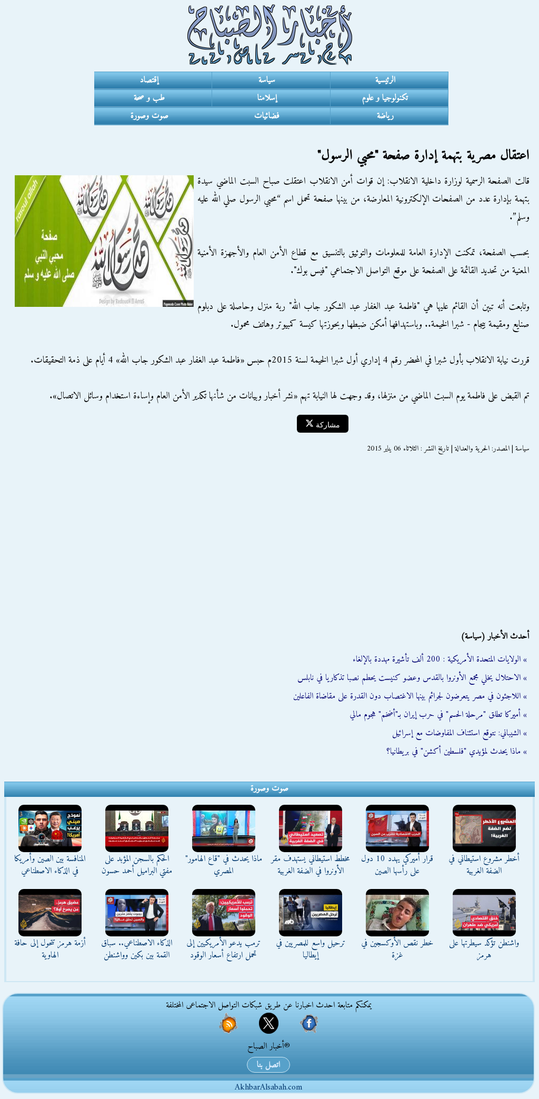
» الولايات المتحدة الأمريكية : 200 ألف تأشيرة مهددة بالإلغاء (440, 659)
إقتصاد (149, 80)
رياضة (385, 115)
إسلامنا (267, 98)
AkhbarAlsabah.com (268, 1087)
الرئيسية (385, 80)
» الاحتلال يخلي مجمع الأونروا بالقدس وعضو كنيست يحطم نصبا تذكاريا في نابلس (412, 678)
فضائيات (267, 115)
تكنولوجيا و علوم (385, 98)
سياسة (266, 80)
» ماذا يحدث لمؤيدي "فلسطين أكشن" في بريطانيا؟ (456, 751)
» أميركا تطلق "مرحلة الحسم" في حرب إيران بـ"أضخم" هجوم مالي (438, 714)
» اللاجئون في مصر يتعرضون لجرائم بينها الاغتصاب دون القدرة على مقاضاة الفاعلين (410, 696)
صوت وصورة (149, 115)
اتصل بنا (268, 1064)
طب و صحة (149, 98)
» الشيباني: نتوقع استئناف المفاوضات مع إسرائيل (459, 733)
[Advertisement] (269, 542)
